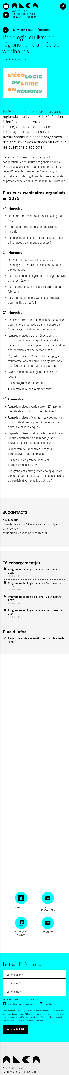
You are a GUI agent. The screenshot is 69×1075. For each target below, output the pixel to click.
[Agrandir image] (34, 83)
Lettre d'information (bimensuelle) (21, 1003)
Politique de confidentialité (32, 1020)
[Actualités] (6, 30)
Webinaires (25, 30)
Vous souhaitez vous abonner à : (21, 999)
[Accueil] (25, 10)
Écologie (44, 30)
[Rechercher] (63, 6)
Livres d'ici (47, 1003)
